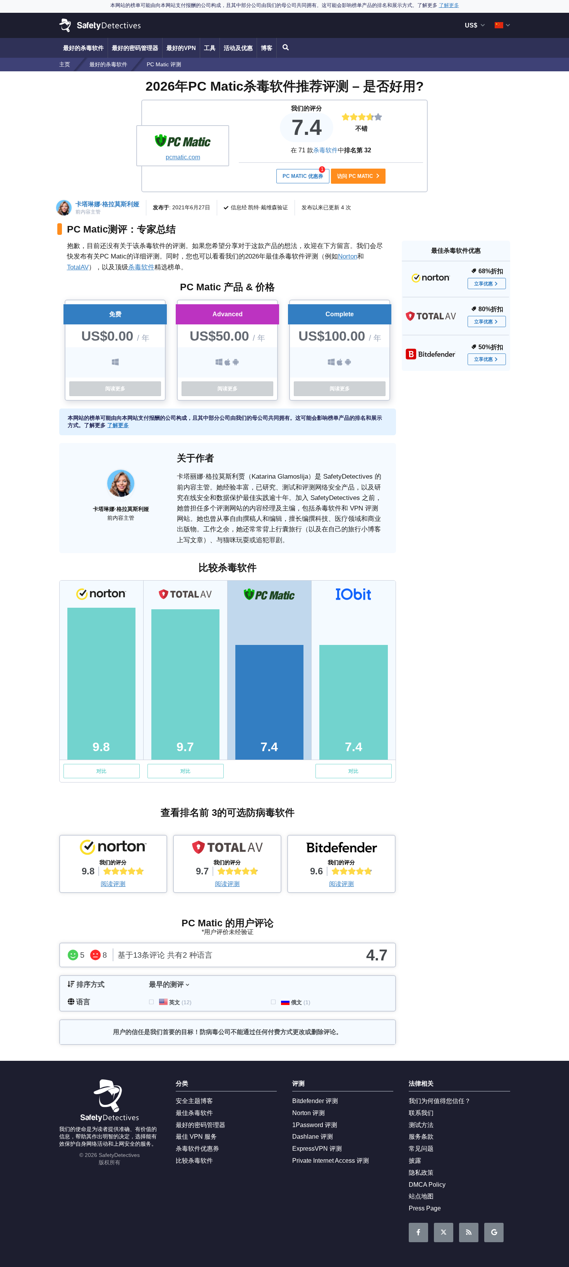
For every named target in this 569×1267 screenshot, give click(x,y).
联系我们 (421, 1113)
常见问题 (421, 1148)
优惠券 (303, 174)
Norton (347, 256)
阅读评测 (113, 884)
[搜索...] (284, 48)
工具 (210, 48)
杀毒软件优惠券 (197, 1148)
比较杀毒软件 (194, 1160)
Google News (494, 1232)
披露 (415, 1160)
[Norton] (113, 849)
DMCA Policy (427, 1184)
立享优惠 (483, 283)
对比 (101, 771)
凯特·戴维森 (262, 207)
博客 (267, 48)
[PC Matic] (183, 141)
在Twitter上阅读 (443, 1232)
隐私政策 (421, 1172)
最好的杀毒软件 (83, 48)
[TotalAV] (227, 849)
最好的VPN (181, 48)
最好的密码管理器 (135, 48)
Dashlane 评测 (312, 1136)
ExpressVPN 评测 (317, 1148)
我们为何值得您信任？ (440, 1101)
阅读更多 (115, 388)
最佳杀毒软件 (194, 1113)
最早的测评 (166, 984)
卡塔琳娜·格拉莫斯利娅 (107, 204)
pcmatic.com (183, 157)
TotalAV (78, 267)
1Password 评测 (314, 1125)
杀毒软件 (325, 150)
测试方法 (421, 1125)
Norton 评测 (308, 1113)
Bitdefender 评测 (315, 1101)
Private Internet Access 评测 (330, 1160)
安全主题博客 (194, 1101)
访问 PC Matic (355, 176)
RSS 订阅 (468, 1232)
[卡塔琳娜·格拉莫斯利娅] (120, 487)
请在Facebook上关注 (418, 1232)
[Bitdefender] (341, 849)
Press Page (425, 1208)
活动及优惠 (238, 48)
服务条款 (421, 1136)
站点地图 (421, 1196)
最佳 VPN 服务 (196, 1136)
